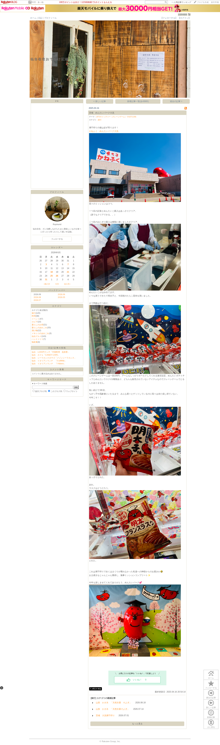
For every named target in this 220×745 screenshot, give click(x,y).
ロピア (35, 322)
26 (57, 276)
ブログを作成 (203, 2)
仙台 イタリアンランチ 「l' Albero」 (49, 364)
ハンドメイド (37, 339)
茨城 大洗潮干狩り (105, 715)
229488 (182, 14)
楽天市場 (215, 2)
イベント (35, 319)
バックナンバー (57, 290)
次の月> (67, 284)
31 (46, 279)
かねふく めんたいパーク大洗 (103, 131)
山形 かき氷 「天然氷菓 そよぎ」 (113, 702)
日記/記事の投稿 (57, 348)
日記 (40, 18)
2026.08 (37, 297)
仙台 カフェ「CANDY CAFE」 (46, 355)
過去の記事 (211, 698)
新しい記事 (211, 707)
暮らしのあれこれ (39, 327)
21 (68, 272)
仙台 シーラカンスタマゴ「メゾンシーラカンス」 (54, 358)
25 (51, 276)
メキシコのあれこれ (40, 333)
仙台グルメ (36, 336)
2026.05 (61, 297)
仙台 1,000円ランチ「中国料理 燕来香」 (51, 352)
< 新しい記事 (99, 101)
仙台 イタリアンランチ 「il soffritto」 (49, 361)
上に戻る (211, 727)
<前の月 (47, 284)
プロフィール (50, 18)
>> (181, 2)
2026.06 (61, 294)
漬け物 (35, 330)
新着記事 (211, 717)
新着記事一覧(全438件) (138, 101)
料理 (34, 316)
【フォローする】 (169, 18)
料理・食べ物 (37, 2)
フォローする (211, 688)
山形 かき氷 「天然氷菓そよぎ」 (112, 709)
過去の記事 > (176, 101)
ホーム (33, 18)
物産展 (35, 342)
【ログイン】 (184, 18)
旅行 (34, 313)
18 (51, 272)
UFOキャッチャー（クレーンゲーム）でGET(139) (116, 117)
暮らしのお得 (37, 325)
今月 (57, 284)
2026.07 (37, 300)
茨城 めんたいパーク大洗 (101, 113)
